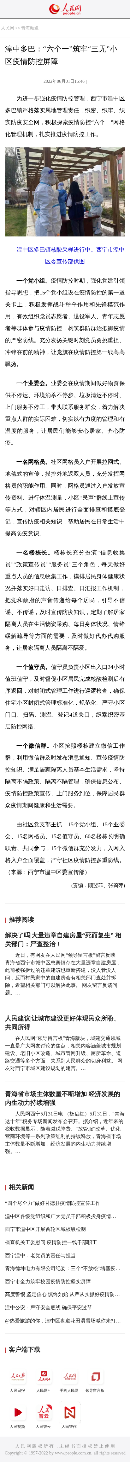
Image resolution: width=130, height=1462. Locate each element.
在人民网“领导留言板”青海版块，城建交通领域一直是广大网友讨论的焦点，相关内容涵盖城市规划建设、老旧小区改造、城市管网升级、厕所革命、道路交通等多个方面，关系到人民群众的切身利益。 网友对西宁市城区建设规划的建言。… (63, 1053)
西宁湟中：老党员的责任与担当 (40, 1255)
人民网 (7, 28)
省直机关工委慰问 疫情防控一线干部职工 (51, 1242)
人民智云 (43, 1426)
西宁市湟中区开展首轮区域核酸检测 (45, 1229)
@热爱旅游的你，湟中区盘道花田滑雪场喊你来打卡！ (65, 1320)
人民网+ (43, 1390)
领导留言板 (95, 1390)
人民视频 (17, 1426)
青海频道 (30, 28)
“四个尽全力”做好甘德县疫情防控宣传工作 (52, 1203)
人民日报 (17, 1390)
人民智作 (69, 1426)
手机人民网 (69, 1390)
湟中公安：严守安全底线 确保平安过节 (48, 1307)
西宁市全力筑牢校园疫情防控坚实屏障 (48, 1281)
